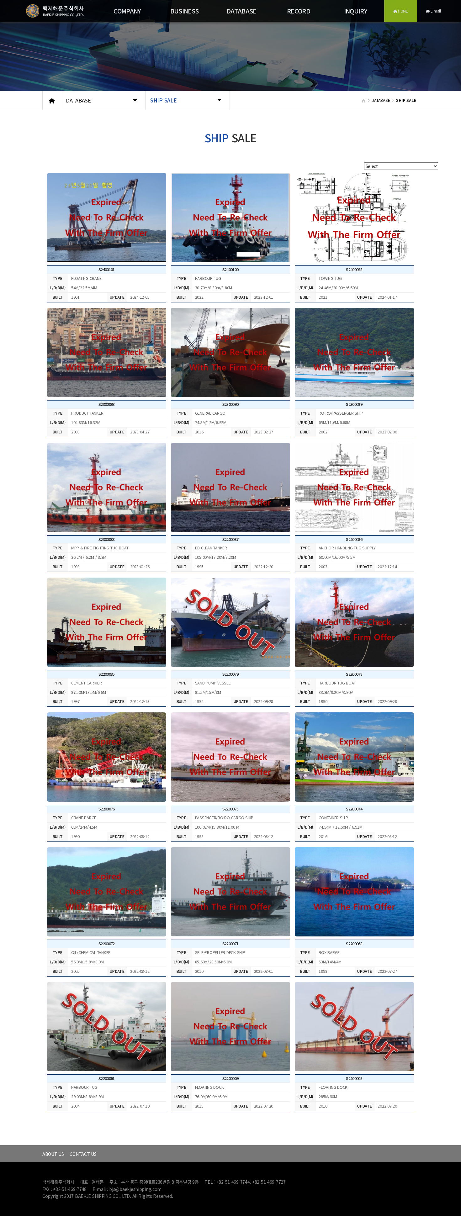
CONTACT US (83, 1154)
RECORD (298, 10)
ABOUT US (53, 1154)
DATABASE (241, 10)
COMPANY (127, 10)
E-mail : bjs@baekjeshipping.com (127, 1189)
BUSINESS (184, 10)
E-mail (435, 10)
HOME (402, 10)
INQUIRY (355, 10)
